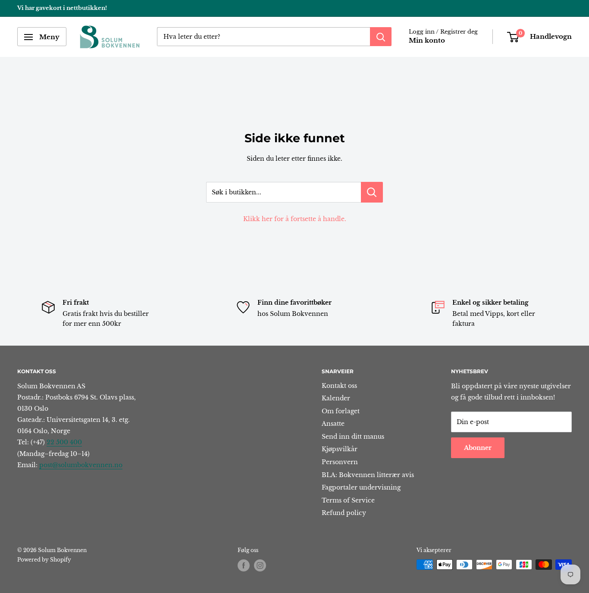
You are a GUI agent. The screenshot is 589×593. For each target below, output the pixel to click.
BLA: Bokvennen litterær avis (368, 475)
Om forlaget (341, 411)
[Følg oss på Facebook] (244, 565)
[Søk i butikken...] (372, 192)
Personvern (340, 462)
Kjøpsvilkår (339, 449)
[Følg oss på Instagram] (260, 565)
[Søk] (381, 37)
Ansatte (333, 424)
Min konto (427, 41)
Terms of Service (348, 500)
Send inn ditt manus (353, 436)
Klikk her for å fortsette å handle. (294, 219)
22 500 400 (64, 442)
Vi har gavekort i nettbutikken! (62, 8)
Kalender (336, 398)
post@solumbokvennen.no (80, 465)
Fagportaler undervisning (361, 487)
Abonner (478, 448)
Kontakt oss (339, 386)
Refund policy (344, 513)
